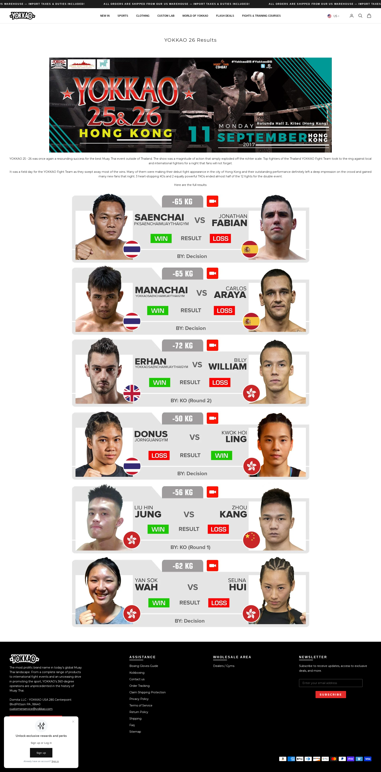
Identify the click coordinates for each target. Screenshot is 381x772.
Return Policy (138, 712)
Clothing (142, 15)
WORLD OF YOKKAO (195, 15)
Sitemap (135, 731)
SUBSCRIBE (331, 694)
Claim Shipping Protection (147, 692)
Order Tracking (139, 686)
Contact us (136, 679)
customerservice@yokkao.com (31, 709)
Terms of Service (140, 705)
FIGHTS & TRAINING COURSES (261, 15)
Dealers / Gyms (223, 666)
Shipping (135, 718)
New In (105, 15)
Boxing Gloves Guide (143, 666)
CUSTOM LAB (165, 15)
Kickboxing (136, 672)
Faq (132, 725)
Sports (122, 15)
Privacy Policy (139, 699)
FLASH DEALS (225, 15)
